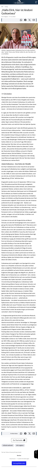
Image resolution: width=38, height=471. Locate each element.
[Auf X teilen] (29, 20)
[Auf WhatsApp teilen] (21, 20)
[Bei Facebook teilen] (25, 20)
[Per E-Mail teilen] (34, 20)
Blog (6, 6)
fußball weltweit (8, 445)
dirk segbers (20, 445)
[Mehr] (36, 456)
